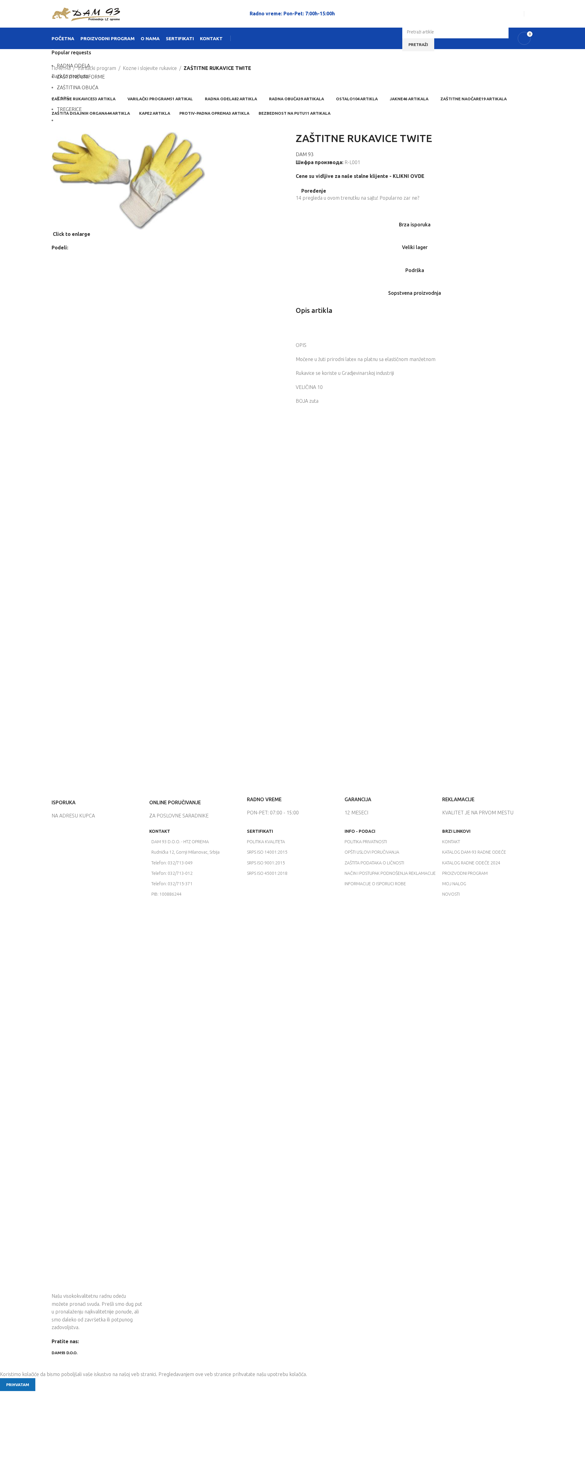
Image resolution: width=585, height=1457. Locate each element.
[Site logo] (86, 13)
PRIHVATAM (17, 1384)
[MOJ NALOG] (531, 14)
